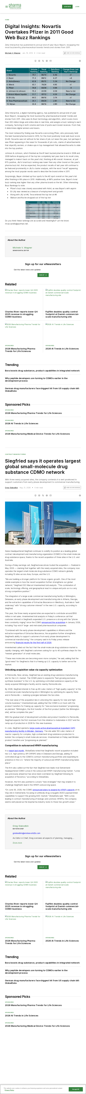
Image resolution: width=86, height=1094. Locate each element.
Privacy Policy (9, 1090)
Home (7, 19)
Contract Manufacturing (15, 454)
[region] (43, 1089)
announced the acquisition (53, 622)
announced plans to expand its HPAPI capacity (54, 790)
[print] (80, 61)
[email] (51, 61)
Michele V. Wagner (13, 53)
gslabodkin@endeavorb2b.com (26, 833)
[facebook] (35, 61)
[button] (6, 6)
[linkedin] (39, 61)
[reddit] (47, 61)
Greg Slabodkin (11, 488)
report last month (16, 751)
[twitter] (43, 61)
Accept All (75, 1089)
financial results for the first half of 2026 (33, 642)
